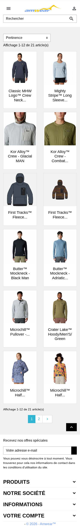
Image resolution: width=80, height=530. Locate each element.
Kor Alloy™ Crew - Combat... (60, 156)
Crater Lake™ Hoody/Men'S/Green (60, 334)
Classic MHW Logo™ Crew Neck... (20, 95)
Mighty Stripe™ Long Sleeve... (60, 95)
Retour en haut (71, 427)
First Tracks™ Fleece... (20, 214)
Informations (22, 504)
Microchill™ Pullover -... (20, 331)
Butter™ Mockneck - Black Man (20, 273)
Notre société (24, 493)
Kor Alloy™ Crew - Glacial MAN (20, 156)
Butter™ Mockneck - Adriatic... (60, 273)
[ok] (74, 450)
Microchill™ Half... (20, 392)
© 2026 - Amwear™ (41, 524)
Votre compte (23, 516)
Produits (16, 482)
